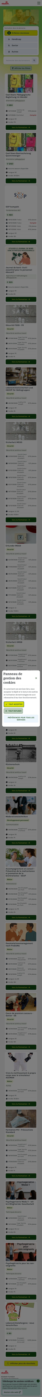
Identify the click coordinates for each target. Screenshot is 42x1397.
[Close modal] (36, 678)
